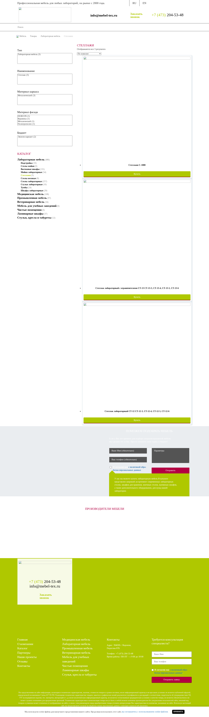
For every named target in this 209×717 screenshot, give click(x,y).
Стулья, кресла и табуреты (34, 217)
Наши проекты (133, 27)
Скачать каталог (161, 2)
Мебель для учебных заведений (36, 205)
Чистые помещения (29, 209)
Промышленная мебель (32, 197)
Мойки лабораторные (31, 172)
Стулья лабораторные (32, 184)
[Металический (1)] (44, 121)
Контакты (158, 27)
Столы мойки (27, 166)
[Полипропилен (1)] (44, 124)
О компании (93, 27)
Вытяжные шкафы (30, 169)
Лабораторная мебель (31, 159)
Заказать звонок (136, 15)
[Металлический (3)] (44, 95)
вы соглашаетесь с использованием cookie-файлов (145, 712)
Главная (80, 27)
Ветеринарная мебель (30, 201)
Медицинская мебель (30, 194)
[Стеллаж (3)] (44, 75)
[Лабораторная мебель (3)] (44, 54)
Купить (137, 174)
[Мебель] (45, 14)
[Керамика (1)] (44, 119)
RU (134, 3)
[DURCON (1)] (44, 116)
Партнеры (117, 27)
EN (144, 3)
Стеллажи (26, 175)
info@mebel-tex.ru (103, 15)
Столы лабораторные (31, 181)
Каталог (106, 27)
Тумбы (24, 187)
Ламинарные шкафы (30, 213)
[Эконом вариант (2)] (44, 137)
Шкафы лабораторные (32, 190)
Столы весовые (28, 178)
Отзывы (147, 27)
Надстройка (26, 163)
